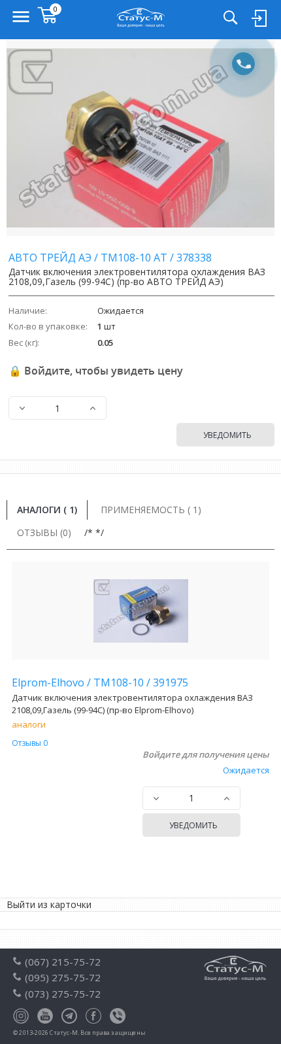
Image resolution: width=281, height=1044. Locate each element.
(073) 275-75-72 (63, 993)
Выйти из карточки (49, 904)
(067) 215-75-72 (63, 961)
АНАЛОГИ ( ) (47, 509)
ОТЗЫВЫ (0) (44, 532)
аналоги (29, 724)
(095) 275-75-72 (63, 977)
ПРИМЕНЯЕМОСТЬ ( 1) (151, 509)
